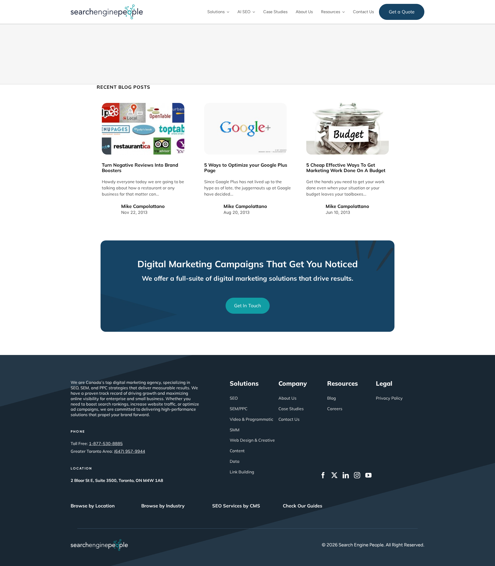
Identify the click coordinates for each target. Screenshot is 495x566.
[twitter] (334, 475)
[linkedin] (346, 475)
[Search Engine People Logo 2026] (107, 7)
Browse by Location (93, 506)
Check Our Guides (302, 506)
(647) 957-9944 (129, 451)
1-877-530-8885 (106, 443)
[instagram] (357, 475)
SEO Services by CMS (236, 506)
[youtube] (368, 475)
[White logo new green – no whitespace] (99, 541)
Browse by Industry (163, 506)
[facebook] (323, 475)
